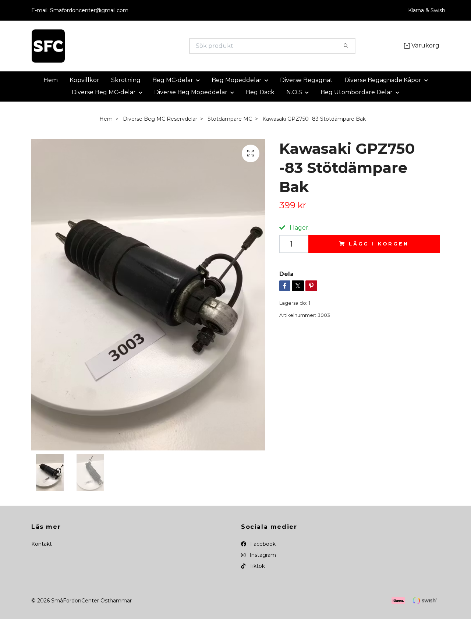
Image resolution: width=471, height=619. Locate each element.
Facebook (262, 544)
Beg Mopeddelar (237, 80)
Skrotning (126, 80)
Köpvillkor (84, 80)
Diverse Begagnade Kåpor (382, 80)
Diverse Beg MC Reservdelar (160, 119)
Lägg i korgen (379, 244)
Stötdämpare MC (230, 119)
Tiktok (256, 566)
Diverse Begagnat (306, 80)
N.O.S (294, 92)
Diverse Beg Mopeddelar (190, 92)
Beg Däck (260, 92)
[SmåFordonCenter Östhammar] (134, 46)
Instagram (262, 555)
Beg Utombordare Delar (357, 92)
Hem (50, 80)
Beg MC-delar (172, 80)
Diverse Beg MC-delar (104, 92)
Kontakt (41, 544)
